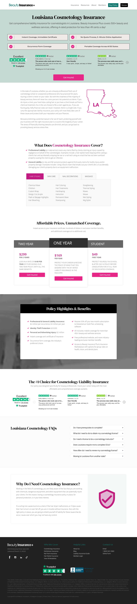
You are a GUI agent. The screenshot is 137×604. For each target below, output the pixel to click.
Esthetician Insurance (51, 551)
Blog (74, 551)
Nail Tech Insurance (50, 553)
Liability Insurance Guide (81, 553)
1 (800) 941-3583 (108, 551)
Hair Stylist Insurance (51, 556)
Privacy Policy (47, 596)
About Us (76, 549)
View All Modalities (50, 558)
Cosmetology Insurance (71, 145)
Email (104, 549)
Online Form (107, 553)
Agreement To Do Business (71, 596)
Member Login (78, 556)
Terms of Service (57, 596)
